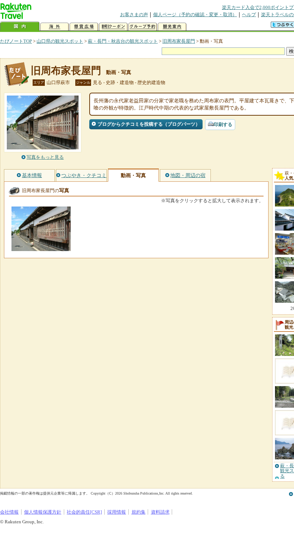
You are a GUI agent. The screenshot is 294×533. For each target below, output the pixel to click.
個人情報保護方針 (42, 512)
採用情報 (116, 512)
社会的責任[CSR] (84, 512)
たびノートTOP (16, 41)
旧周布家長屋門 (178, 41)
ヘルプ (249, 14)
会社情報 (9, 512)
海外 (54, 27)
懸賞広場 (84, 27)
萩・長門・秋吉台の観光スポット (123, 41)
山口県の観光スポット (60, 41)
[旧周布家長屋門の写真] (41, 248)
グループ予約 (142, 27)
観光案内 (172, 27)
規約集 (139, 512)
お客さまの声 (134, 14)
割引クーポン (113, 27)
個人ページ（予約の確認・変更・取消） (195, 14)
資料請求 (160, 512)
